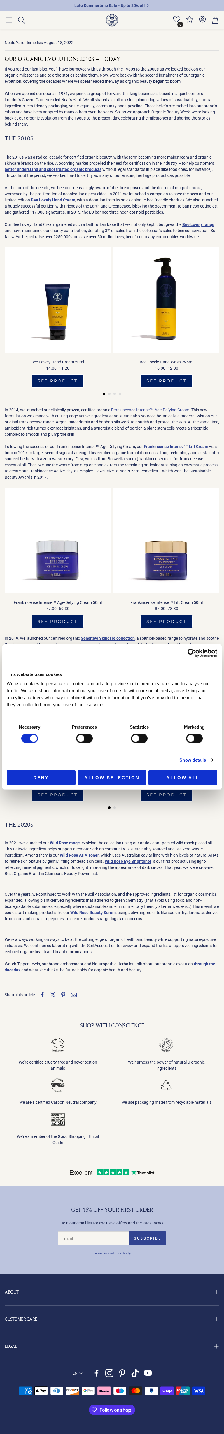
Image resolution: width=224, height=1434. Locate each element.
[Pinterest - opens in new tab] (122, 1373)
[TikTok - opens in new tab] (135, 1373)
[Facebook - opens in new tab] (96, 1373)
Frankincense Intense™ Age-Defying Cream (150, 409)
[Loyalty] (190, 22)
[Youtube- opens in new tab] (148, 1373)
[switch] (84, 738)
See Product (58, 381)
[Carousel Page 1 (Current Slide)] (104, 394)
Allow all (183, 777)
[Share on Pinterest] (63, 995)
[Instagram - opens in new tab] (109, 1373)
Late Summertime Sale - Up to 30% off (109, 5)
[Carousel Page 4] (120, 394)
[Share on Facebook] (42, 995)
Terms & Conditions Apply (112, 1253)
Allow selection (112, 777)
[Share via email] (74, 995)
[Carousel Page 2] (109, 394)
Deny (41, 777)
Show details (192, 760)
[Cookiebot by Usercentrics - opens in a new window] (191, 653)
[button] (9, 20)
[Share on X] (53, 995)
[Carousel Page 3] (114, 394)
